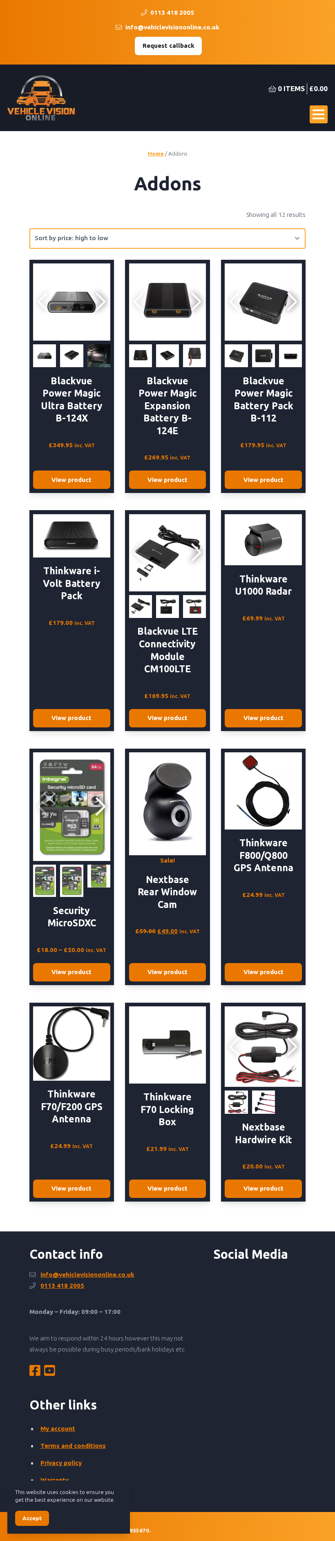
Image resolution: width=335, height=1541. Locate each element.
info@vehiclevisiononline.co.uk (171, 27)
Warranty (54, 1479)
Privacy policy (61, 1462)
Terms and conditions (73, 1445)
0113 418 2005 (171, 12)
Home (156, 154)
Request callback (168, 45)
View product (71, 479)
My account (57, 1428)
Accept (32, 1518)
